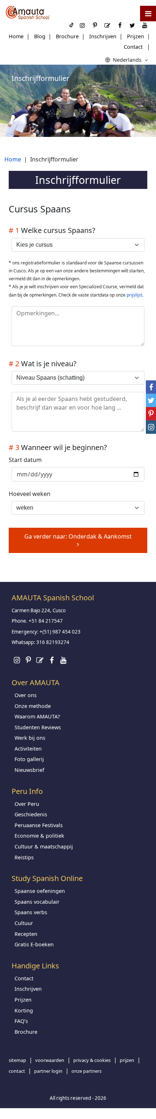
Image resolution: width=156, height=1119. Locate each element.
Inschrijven (102, 36)
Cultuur (24, 923)
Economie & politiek (39, 835)
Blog (39, 36)
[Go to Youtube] (63, 660)
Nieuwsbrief (29, 769)
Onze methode (33, 706)
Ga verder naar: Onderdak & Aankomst (78, 536)
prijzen (127, 1060)
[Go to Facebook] (51, 660)
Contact (133, 46)
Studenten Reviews (38, 727)
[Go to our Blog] (40, 660)
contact (17, 1071)
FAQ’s (21, 1021)
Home (16, 36)
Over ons (26, 695)
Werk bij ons (30, 737)
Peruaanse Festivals (39, 825)
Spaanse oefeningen (40, 890)
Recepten (26, 933)
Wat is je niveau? (43, 363)
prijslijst (134, 295)
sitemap (17, 1060)
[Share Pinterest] (151, 413)
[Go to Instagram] (17, 660)
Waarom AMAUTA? (37, 716)
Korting (24, 1010)
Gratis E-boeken (34, 944)
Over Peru (27, 803)
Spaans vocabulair (37, 901)
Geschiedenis (31, 814)
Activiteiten (28, 748)
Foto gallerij (29, 759)
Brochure (67, 36)
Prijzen (135, 36)
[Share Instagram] (151, 427)
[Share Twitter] (151, 400)
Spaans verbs (31, 912)
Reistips (24, 857)
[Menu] (148, 13)
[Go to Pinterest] (28, 660)
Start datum (25, 460)
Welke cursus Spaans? (52, 230)
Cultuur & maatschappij (44, 846)
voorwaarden (49, 1060)
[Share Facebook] (151, 387)
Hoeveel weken (29, 494)
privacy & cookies (92, 1060)
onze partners (86, 1071)
